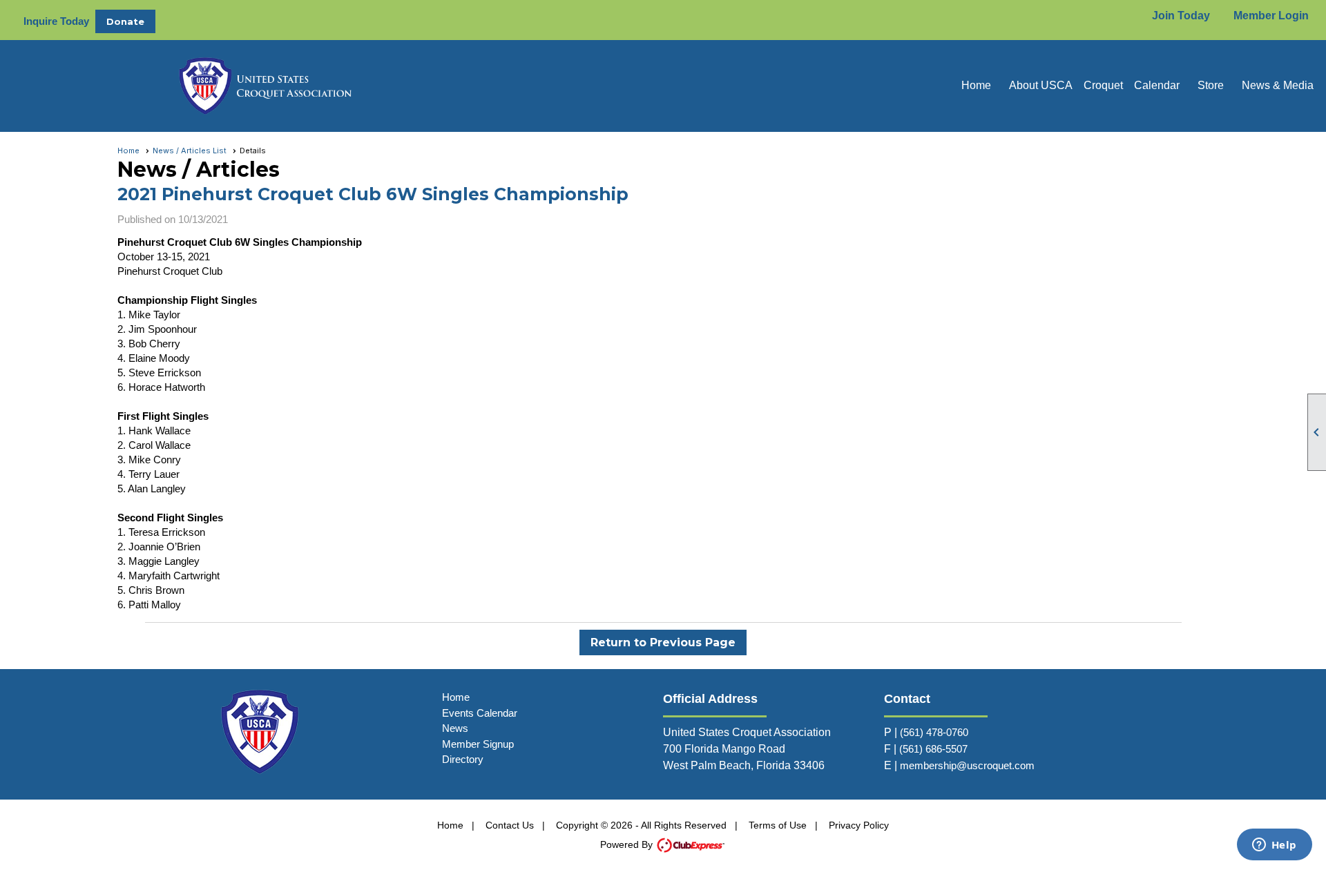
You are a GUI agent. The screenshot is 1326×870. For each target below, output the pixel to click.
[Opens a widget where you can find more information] (1274, 846)
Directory (462, 759)
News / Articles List (190, 150)
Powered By (627, 844)
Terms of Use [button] (778, 825)
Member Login (1271, 15)
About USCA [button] (1041, 85)
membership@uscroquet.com (967, 765)
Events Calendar (479, 713)
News (455, 728)
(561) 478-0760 (934, 732)
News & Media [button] (1278, 85)
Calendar (1157, 85)
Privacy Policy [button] (859, 825)
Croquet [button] (1103, 85)
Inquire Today (56, 21)
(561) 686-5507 (933, 749)
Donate (125, 21)
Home (976, 85)
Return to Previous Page (663, 642)
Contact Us (510, 825)
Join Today (1181, 15)
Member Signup (478, 744)
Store (1211, 85)
